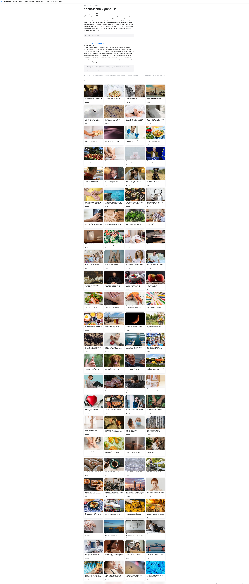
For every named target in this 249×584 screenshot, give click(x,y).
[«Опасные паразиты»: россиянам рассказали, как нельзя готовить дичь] (114, 384)
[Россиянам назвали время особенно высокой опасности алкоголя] (114, 322)
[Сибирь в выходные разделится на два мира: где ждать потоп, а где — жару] (135, 467)
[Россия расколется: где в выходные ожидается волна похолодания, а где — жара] (155, 177)
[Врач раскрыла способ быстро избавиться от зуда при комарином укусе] (135, 571)
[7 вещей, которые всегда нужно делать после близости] (135, 177)
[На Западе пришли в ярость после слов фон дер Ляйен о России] (155, 156)
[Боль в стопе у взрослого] (93, 446)
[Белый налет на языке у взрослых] (155, 488)
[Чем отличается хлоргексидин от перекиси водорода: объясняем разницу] (135, 260)
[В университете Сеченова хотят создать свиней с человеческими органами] (93, 467)
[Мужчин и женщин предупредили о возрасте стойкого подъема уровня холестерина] (135, 405)
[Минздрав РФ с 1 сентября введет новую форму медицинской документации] (93, 550)
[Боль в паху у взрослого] (93, 384)
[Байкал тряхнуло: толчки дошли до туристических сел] (114, 529)
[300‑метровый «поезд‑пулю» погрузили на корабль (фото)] (114, 508)
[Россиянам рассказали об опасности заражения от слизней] (155, 508)
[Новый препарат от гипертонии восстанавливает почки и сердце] (93, 218)
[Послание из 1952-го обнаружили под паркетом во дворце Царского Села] (114, 115)
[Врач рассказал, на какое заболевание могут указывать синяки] (114, 260)
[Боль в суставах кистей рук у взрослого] (93, 529)
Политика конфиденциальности (241, 583)
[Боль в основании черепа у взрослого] (135, 384)
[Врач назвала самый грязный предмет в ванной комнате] (135, 446)
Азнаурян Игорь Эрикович (97, 43)
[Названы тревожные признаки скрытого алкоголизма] (135, 550)
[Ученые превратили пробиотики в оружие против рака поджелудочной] (155, 571)
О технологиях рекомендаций (228, 583)
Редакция (197, 583)
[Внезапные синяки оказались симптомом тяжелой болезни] (114, 301)
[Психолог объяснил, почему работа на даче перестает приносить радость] (155, 322)
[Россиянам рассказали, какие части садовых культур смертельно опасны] (155, 405)
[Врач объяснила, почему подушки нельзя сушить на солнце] (155, 115)
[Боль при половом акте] (155, 529)
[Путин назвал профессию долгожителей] (114, 177)
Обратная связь (218, 583)
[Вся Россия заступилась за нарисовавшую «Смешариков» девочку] (155, 301)
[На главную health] (7, 1)
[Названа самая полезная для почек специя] (93, 280)
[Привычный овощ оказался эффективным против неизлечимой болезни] (114, 239)
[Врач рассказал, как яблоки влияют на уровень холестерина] (93, 156)
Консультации (86, 5)
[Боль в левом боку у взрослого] (155, 260)
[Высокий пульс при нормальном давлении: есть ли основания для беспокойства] (93, 198)
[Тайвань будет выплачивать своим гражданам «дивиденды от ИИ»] (135, 488)
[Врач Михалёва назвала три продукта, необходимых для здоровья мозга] (135, 301)
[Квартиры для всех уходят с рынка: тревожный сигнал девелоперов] (155, 426)
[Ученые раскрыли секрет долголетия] (155, 218)
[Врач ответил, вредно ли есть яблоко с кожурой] (155, 280)
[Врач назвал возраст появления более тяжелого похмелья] (135, 363)
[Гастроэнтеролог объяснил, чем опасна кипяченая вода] (155, 198)
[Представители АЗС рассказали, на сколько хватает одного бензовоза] (155, 363)
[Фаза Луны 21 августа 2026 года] (135, 322)
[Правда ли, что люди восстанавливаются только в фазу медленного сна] (114, 426)
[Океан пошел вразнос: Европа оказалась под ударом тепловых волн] (114, 198)
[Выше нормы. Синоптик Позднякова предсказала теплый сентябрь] (155, 343)
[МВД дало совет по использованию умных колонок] (93, 239)
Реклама (11, 583)
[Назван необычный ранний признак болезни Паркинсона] (93, 363)
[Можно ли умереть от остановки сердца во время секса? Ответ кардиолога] (135, 115)
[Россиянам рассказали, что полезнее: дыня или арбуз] (114, 446)
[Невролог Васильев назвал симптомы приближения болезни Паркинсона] (155, 467)
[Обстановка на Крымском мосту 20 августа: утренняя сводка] (155, 550)
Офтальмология (94, 5)
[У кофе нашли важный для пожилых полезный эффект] (114, 467)
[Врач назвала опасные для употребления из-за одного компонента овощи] (135, 218)
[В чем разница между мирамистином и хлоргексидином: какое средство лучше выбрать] (135, 426)
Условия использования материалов (207, 583)
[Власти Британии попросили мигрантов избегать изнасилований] (155, 94)
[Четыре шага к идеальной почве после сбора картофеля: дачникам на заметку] (93, 343)
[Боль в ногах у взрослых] (93, 426)
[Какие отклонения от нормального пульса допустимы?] (114, 343)
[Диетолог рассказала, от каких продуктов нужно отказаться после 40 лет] (114, 405)
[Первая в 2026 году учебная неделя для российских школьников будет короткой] (93, 260)
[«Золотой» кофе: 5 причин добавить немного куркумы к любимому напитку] (135, 508)
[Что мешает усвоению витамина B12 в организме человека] (135, 198)
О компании (6, 583)
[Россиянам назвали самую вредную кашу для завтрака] (135, 280)
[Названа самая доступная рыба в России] (155, 239)
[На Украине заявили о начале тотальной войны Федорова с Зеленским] (114, 280)
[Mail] (2, 1)
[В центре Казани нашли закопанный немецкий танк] (135, 94)
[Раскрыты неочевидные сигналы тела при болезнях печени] (114, 156)
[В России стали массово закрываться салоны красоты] (135, 239)
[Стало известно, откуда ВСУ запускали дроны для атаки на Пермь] (93, 115)
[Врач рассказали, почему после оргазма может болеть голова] (114, 218)
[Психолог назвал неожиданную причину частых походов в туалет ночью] (155, 384)
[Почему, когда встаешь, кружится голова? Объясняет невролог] (114, 135)
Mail (2, 583)
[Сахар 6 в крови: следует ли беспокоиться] (135, 135)
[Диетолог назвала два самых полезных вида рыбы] (114, 94)
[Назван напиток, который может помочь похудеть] (155, 446)
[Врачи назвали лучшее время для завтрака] (93, 322)
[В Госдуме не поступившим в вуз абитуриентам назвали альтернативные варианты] (135, 343)
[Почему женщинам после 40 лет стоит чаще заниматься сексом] (93, 571)
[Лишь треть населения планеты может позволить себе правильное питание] (93, 301)
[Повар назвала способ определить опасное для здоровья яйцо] (93, 135)
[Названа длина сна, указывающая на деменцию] (93, 94)
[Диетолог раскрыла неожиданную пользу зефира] (135, 156)
